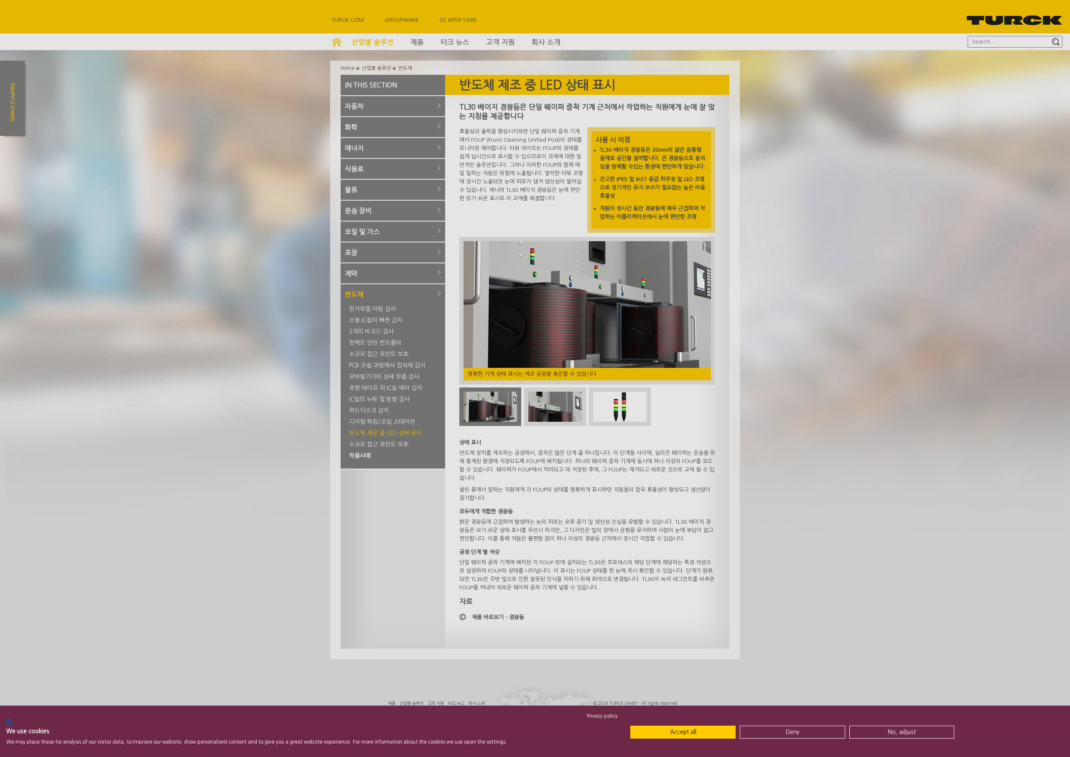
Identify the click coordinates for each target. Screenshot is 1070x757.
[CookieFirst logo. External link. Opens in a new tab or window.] (9, 722)
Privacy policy (602, 716)
